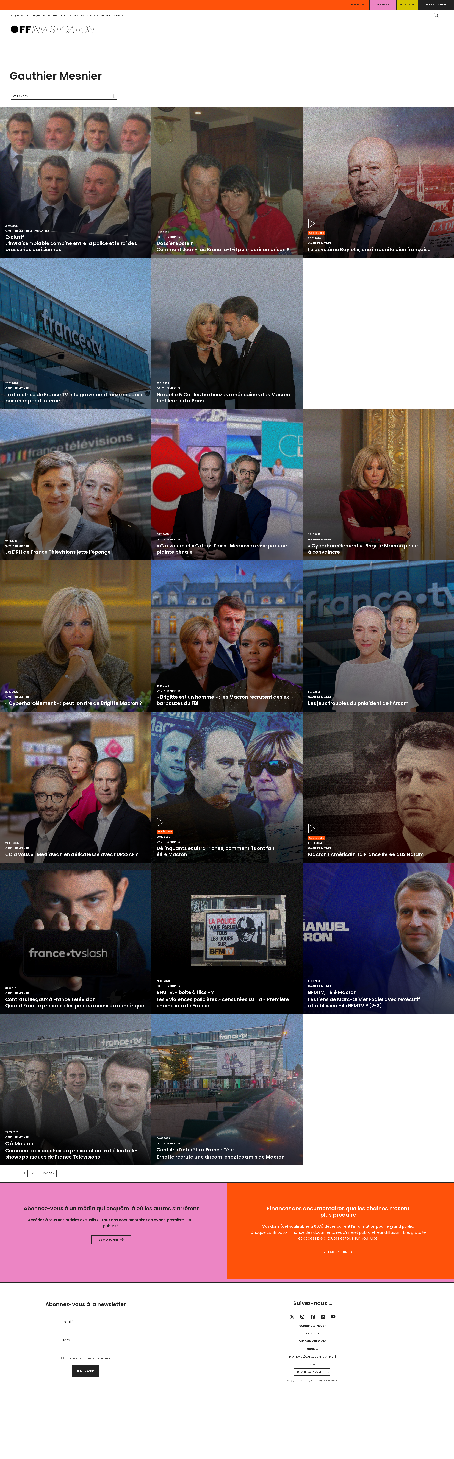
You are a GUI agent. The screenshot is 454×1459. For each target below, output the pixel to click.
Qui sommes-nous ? (312, 1326)
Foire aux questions (313, 1341)
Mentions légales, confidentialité (312, 1356)
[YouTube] (333, 1316)
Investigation (63, 29)
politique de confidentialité (96, 1358)
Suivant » (47, 1173)
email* (67, 1321)
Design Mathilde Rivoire (327, 1380)
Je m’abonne (358, 4)
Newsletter (407, 4)
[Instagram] (302, 1316)
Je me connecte (383, 4)
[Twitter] (292, 1316)
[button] (436, 5)
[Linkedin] (323, 1316)
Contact (312, 1333)
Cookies (312, 1349)
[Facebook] (312, 1316)
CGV (313, 1364)
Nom (65, 1340)
